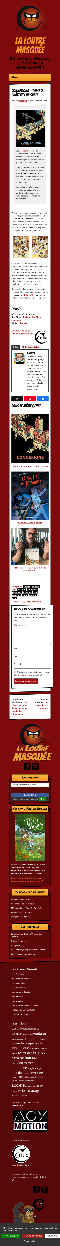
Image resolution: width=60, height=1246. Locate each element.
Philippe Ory (29, 295)
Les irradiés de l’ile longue (22, 904)
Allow (42, 799)
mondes (17, 1073)
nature (14, 1077)
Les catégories (18, 983)
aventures (39, 1033)
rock (25, 595)
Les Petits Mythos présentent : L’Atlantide (29, 950)
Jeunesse (19, 1068)
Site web (17, 664)
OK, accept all (12, 1236)
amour (39, 1029)
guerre (21, 1052)
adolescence (29, 1028)
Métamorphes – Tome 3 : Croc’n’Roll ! (28, 908)
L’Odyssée (15, 945)
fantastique (20, 1048)
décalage (43, 1039)
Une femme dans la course (42, 705)
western (16, 1095)
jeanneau (16, 592)
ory (35, 592)
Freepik (28, 1174)
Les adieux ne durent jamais (23, 954)
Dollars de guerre (19, 941)
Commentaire (20, 625)
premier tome (29, 151)
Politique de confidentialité (23, 1010)
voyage (35, 1091)
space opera (31, 1086)
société (32, 595)
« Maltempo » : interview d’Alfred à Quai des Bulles (30, 569)
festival (40, 1048)
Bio (16, 347)
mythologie (37, 1073)
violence (24, 1091)
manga (37, 1068)
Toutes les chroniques (21, 978)
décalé (15, 1043)
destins (21, 589)
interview (28, 1063)
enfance (22, 1043)
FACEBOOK (30, 795)
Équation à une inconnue (22, 899)
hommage (18, 1057)
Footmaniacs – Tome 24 (22, 912)
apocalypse (27, 1034)
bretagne (15, 1039)
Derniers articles (32, 347)
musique (27, 592)
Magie (31, 1068)
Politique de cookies (20, 1014)
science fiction (30, 1081)
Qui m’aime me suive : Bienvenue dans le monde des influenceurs (20, 708)
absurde (17, 1028)
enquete (31, 1044)
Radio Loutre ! (18, 1001)
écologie (24, 1095)
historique (39, 1052)
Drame (27, 586)
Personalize (52, 1236)
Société (35, 586)
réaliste (21, 1081)
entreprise (32, 589)
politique (26, 1077)
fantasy (33, 1048)
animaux (17, 1033)
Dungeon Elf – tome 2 (20, 917)
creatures (30, 1039)
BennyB (23, 101)
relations (16, 595)
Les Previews (18, 974)
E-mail (17, 656)
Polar (20, 1077)
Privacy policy (30, 1241)
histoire (29, 1052)
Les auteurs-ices (19, 987)
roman (15, 1080)
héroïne (17, 1062)
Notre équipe (17, 996)
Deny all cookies (33, 1236)
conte (20, 1039)
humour (31, 1057)
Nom (16, 648)
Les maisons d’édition (21, 992)
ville (14, 598)
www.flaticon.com (19, 1177)
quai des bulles (37, 1077)
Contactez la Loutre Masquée (25, 1005)
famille (38, 1043)
